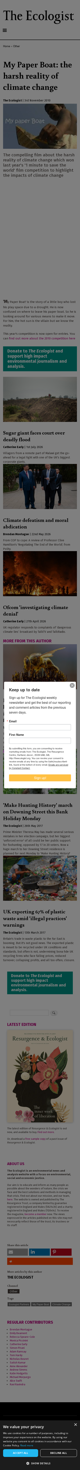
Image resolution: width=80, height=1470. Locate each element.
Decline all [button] (58, 1453)
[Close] (72, 685)
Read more (26, 1445)
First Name (16, 734)
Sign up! (40, 777)
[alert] (40, 1445)
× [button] (75, 1424)
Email (13, 721)
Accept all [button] (20, 1453)
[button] (40, 1463)
